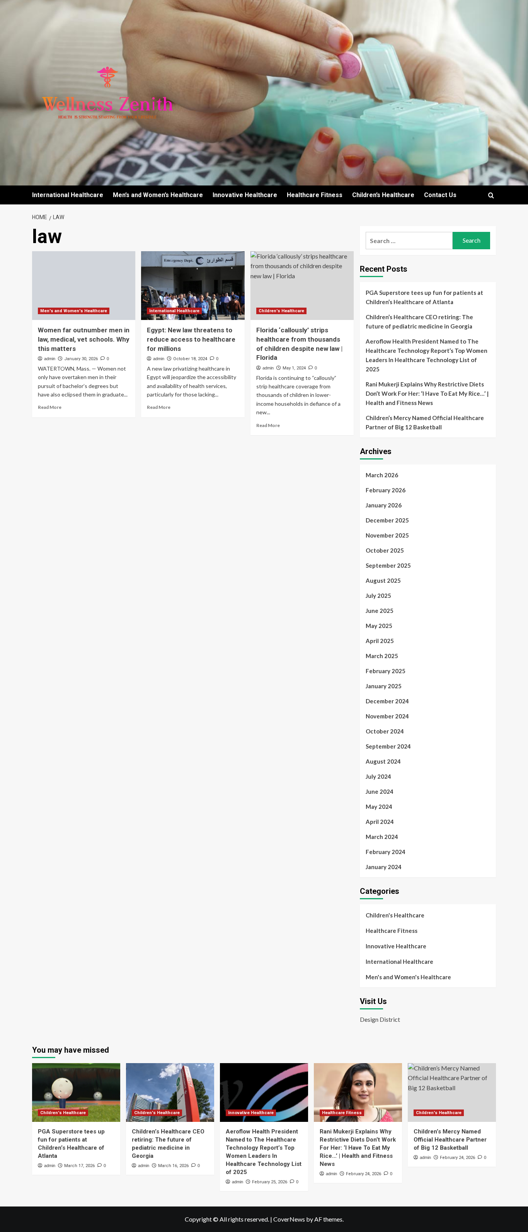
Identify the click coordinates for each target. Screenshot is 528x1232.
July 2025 (378, 595)
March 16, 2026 (173, 1165)
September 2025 (388, 565)
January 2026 (384, 505)
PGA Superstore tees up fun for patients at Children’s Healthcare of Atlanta (424, 297)
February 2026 (385, 490)
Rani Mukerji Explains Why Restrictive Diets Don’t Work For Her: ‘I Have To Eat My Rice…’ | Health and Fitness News (427, 393)
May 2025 (379, 625)
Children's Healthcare (281, 310)
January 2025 (384, 685)
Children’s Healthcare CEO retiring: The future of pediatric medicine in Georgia (419, 321)
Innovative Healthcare (245, 195)
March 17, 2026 (79, 1165)
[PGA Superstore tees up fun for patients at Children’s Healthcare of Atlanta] (76, 1092)
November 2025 (387, 535)
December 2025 (387, 520)
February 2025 (385, 670)
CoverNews (289, 1219)
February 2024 (385, 851)
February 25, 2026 (269, 1181)
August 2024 (383, 761)
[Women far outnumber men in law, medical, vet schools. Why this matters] (83, 285)
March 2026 (382, 474)
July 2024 (378, 776)
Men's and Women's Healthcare (73, 310)
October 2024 (385, 731)
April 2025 (380, 640)
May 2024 (379, 806)
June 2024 (379, 791)
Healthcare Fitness (314, 195)
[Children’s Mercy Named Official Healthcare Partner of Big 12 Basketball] (452, 1092)
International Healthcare (67, 195)
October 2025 (385, 550)
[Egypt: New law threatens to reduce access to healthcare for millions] (192, 285)
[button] (491, 195)
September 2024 (388, 746)
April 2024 (380, 821)
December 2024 (387, 701)
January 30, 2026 (81, 358)
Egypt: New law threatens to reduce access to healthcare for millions (191, 339)
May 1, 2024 (294, 368)
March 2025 (382, 655)
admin (49, 358)
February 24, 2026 (363, 1173)
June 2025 (379, 610)
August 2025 (383, 580)
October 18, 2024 (190, 358)
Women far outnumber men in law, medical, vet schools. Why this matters (83, 339)
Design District (380, 1019)
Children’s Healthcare (383, 195)
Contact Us (440, 195)
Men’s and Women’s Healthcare (158, 195)
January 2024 (384, 866)
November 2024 (387, 716)
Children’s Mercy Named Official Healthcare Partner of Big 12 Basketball (425, 422)
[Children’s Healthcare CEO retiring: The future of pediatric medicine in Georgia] (170, 1092)
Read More (49, 407)
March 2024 (382, 836)
